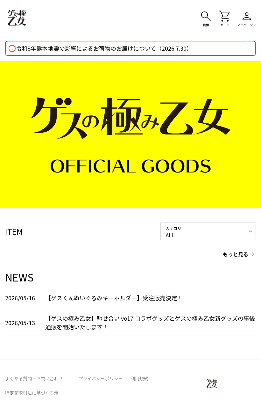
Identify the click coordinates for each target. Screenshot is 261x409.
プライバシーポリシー (100, 378)
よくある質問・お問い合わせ (34, 378)
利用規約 (139, 378)
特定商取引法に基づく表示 (32, 393)
